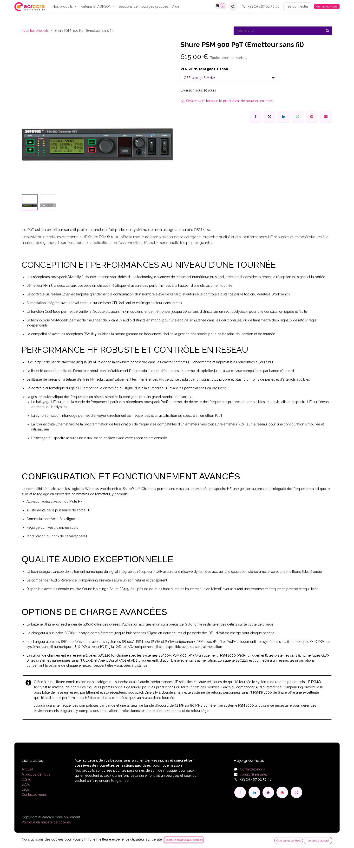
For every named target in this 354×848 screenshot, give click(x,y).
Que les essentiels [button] (288, 840)
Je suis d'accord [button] (318, 840)
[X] (269, 116)
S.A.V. (26, 784)
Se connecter (298, 6)
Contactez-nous (326, 6)
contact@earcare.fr (254, 774)
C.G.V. (26, 779)
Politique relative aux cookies (184, 839)
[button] (233, 6)
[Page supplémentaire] (268, 792)
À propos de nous (36, 774)
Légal (26, 789)
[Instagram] (296, 792)
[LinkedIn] (283, 116)
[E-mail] (326, 116)
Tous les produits (35, 31)
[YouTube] (282, 792)
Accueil (27, 769)
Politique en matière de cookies (46, 822)
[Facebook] (255, 116)
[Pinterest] (311, 116)
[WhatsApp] (297, 116)
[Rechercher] (327, 30)
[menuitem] (65, 6)
